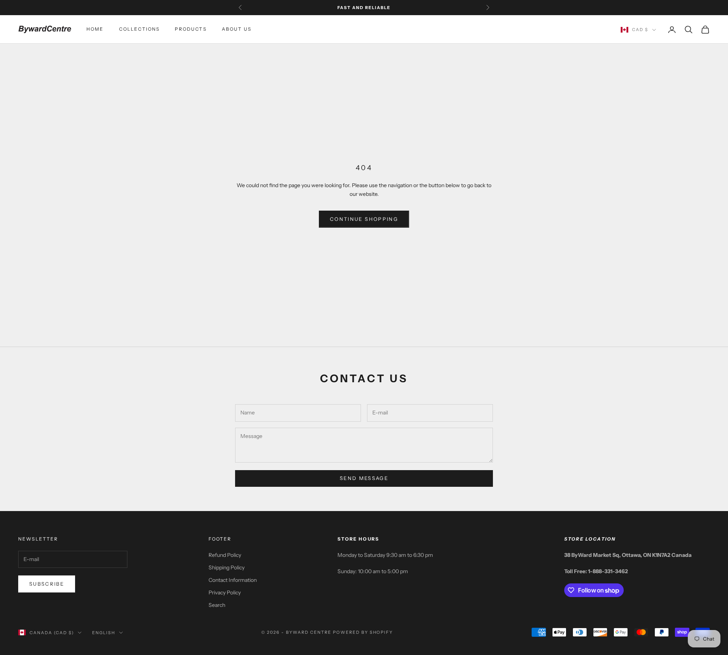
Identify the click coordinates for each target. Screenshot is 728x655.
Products (190, 29)
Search (217, 605)
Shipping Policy (227, 567)
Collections (139, 29)
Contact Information (233, 580)
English (103, 632)
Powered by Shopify (363, 632)
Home (95, 29)
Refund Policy (225, 555)
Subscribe (46, 584)
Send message (364, 478)
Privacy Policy (225, 592)
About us (236, 29)
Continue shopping (364, 219)
